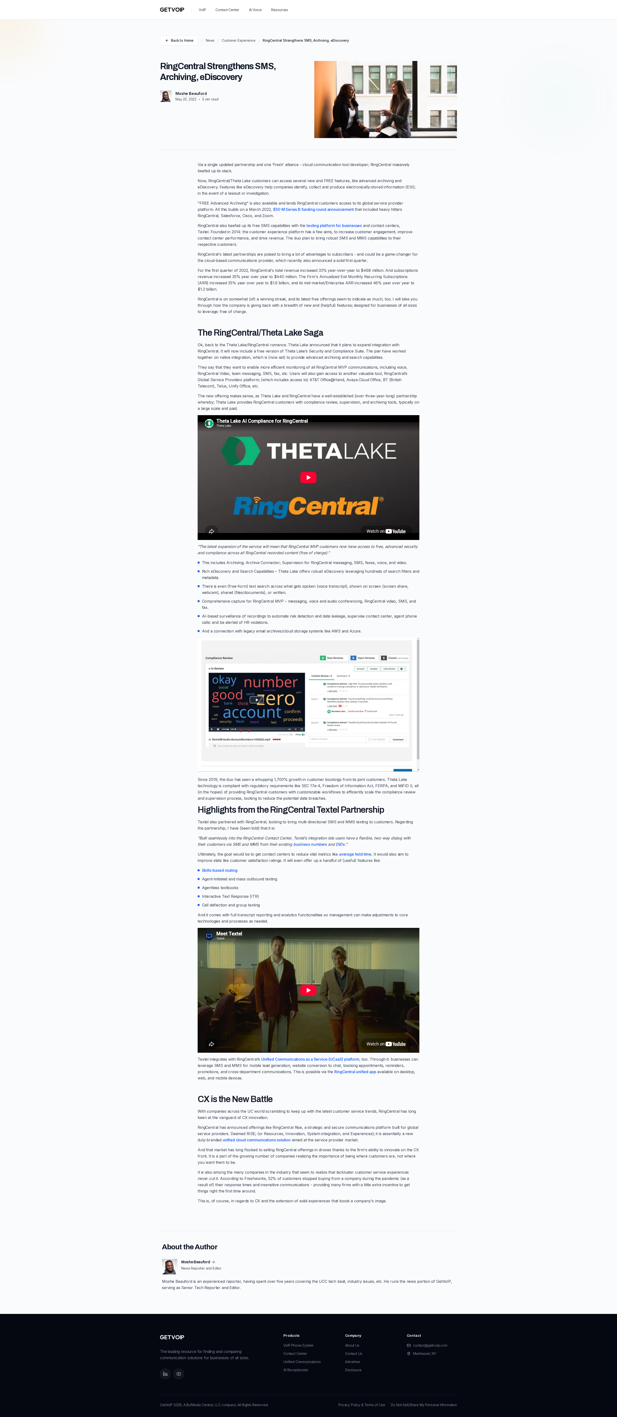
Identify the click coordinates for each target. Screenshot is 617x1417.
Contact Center (227, 10)
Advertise (352, 1362)
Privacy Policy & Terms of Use (361, 1405)
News (210, 40)
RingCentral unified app (355, 1071)
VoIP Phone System (298, 1345)
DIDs (340, 844)
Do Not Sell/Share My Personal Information (424, 1405)
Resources (279, 10)
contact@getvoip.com (430, 1345)
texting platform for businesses (334, 225)
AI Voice (255, 10)
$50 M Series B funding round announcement (313, 209)
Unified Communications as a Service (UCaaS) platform (310, 1059)
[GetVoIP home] (172, 9)
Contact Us (353, 1353)
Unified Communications (302, 1362)
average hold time (355, 854)
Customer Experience (238, 40)
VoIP (202, 10)
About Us (352, 1345)
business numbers (310, 844)
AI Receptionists (295, 1370)
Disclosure (353, 1370)
